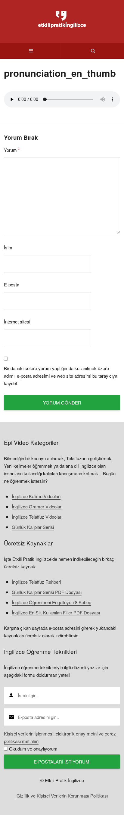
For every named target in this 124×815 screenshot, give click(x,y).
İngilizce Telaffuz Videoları (37, 517)
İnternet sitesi (17, 321)
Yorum (12, 150)
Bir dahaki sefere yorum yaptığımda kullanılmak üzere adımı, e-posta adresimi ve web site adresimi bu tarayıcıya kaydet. (60, 375)
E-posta (11, 284)
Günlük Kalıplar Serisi (33, 527)
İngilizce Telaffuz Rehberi (36, 582)
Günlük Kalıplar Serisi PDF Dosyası (47, 592)
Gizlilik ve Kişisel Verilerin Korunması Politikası (62, 795)
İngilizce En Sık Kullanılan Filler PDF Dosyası (56, 612)
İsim (8, 247)
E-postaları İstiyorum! (62, 761)
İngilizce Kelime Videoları (36, 496)
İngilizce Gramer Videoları (37, 506)
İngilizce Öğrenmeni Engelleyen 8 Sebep (51, 602)
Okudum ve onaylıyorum (33, 748)
